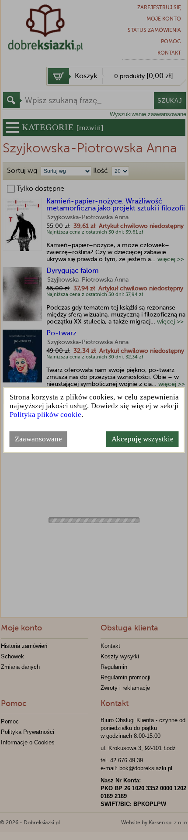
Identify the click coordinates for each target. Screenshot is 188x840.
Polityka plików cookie (45, 414)
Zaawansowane (38, 439)
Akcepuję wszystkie (142, 439)
